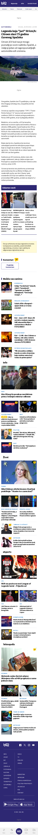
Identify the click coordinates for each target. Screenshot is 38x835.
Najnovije (14, 3)
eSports (6, 778)
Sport (6, 757)
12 (10, 333)
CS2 (2, 604)
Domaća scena (18, 617)
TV (18, 757)
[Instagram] (29, 745)
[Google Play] (11, 804)
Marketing (21, 774)
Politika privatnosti (25, 783)
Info (5, 754)
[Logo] (4, 3)
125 (10, 301)
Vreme (20, 763)
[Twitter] (25, 745)
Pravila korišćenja (24, 780)
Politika (16, 430)
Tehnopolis (8, 781)
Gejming (4, 673)
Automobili (6, 27)
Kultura (6, 772)
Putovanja (7, 769)
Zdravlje (7, 766)
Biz (5, 760)
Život (5, 763)
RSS (19, 790)
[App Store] (27, 804)
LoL (2, 581)
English (20, 760)
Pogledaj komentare (10, 266)
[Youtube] (33, 745)
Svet (3, 391)
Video (20, 754)
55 (10, 283)
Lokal (6, 788)
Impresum (21, 777)
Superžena (7, 775)
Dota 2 (15, 630)
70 (10, 348)
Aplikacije (21, 787)
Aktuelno (16, 538)
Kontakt (20, 793)
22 (16, 259)
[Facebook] (20, 745)
